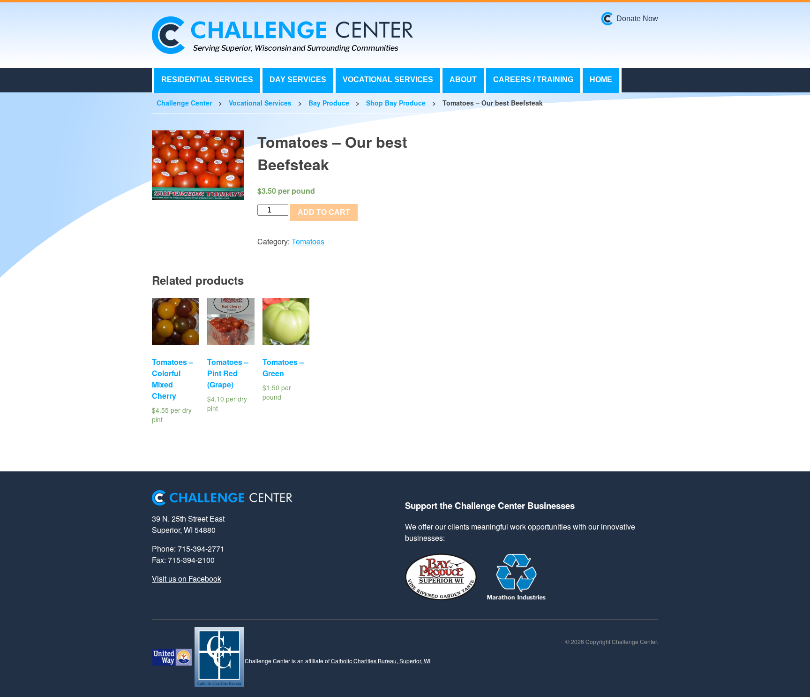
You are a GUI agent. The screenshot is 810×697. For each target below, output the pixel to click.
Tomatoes (308, 241)
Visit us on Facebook (186, 578)
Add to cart (324, 212)
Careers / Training (533, 79)
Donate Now (637, 19)
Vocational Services (388, 79)
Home (601, 79)
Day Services (298, 79)
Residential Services (207, 79)
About (463, 79)
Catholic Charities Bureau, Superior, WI (380, 661)
